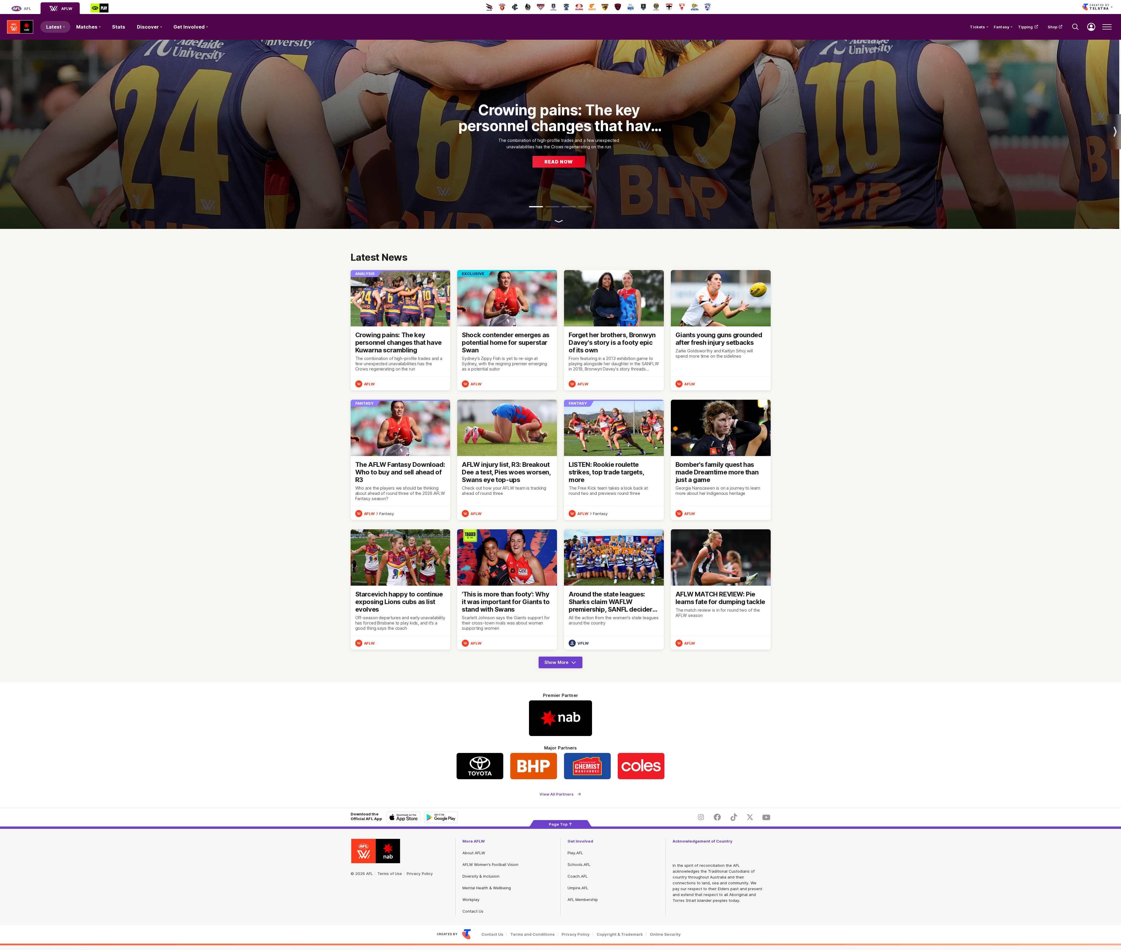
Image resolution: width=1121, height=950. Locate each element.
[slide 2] (552, 206)
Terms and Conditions (532, 934)
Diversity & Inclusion (480, 876)
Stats (118, 27)
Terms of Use (389, 873)
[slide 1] (536, 206)
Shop (1052, 27)
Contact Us (472, 911)
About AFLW (473, 852)
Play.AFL (575, 852)
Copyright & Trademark (620, 934)
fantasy (386, 513)
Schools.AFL (579, 864)
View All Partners (556, 794)
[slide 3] (568, 206)
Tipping (1025, 27)
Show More (562, 664)
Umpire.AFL (578, 887)
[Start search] (1075, 27)
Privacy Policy (420, 873)
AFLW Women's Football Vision (490, 864)
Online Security (665, 934)
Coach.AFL (578, 876)
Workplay (470, 899)
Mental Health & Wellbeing (486, 887)
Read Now (558, 162)
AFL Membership (583, 899)
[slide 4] (585, 206)
